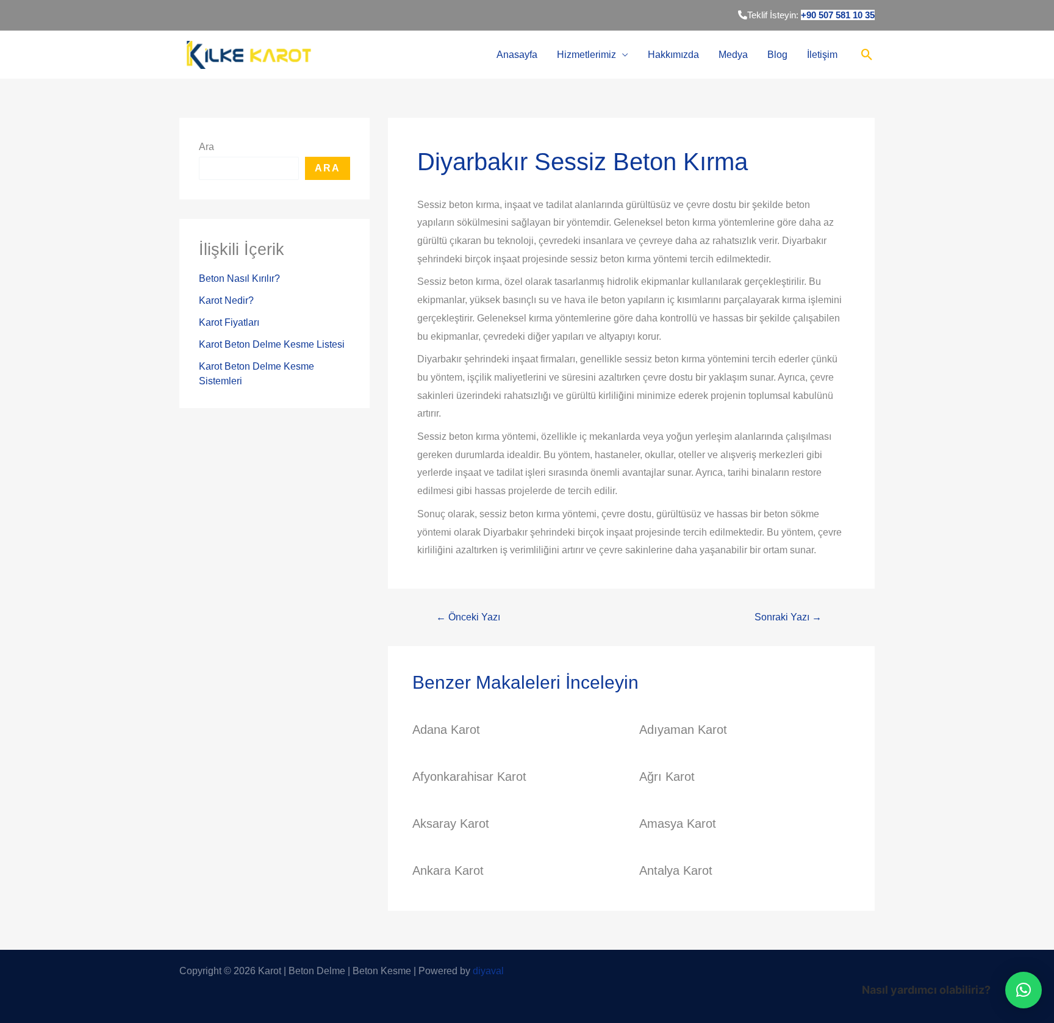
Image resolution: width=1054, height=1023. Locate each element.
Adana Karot (446, 729)
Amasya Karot (677, 823)
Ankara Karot (448, 870)
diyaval (488, 971)
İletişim (822, 54)
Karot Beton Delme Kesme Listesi (272, 344)
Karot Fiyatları (229, 322)
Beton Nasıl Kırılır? (239, 278)
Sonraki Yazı (788, 617)
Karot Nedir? (226, 300)
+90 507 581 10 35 (838, 15)
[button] (1023, 990)
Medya (733, 54)
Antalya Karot (675, 870)
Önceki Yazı (468, 617)
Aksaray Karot (450, 823)
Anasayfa (517, 54)
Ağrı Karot (667, 776)
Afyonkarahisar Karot (469, 776)
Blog (777, 54)
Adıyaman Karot (683, 729)
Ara (206, 147)
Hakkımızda (673, 54)
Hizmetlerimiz (586, 54)
